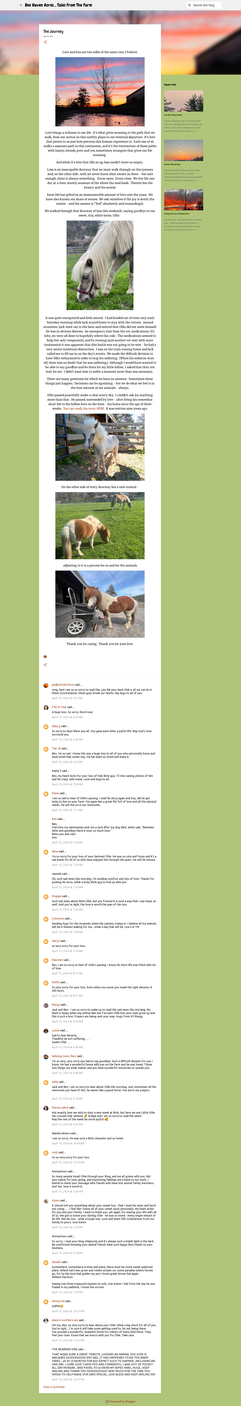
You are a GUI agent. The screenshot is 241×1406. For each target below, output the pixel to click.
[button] (45, 42)
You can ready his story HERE (83, 408)
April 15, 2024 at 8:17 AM (67, 995)
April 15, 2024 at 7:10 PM (67, 1292)
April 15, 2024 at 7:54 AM (67, 931)
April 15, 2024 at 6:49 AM (67, 739)
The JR (56, 748)
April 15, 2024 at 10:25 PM (68, 1311)
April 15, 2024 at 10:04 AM (68, 1143)
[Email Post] (45, 654)
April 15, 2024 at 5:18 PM (67, 1253)
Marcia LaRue (60, 1107)
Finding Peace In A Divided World (176, 213)
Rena (55, 851)
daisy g (56, 726)
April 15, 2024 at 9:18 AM (67, 1098)
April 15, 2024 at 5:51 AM (67, 698)
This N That (59, 707)
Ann (54, 818)
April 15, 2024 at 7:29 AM (67, 864)
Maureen (57, 959)
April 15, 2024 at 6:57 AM (67, 761)
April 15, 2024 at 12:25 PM (68, 1162)
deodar (56, 1261)
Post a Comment (54, 1387)
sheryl (56, 940)
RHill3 (56, 982)
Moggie (56, 896)
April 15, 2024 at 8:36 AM (67, 1047)
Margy (56, 1004)
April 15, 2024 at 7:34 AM (67, 887)
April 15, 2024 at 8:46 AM (67, 1072)
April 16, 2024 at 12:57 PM (68, 1379)
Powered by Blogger (122, 1401)
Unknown (58, 918)
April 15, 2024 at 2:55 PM (67, 1227)
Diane (55, 793)
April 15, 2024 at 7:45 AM (67, 909)
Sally (55, 1081)
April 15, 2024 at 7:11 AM (67, 810)
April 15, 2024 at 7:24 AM (67, 842)
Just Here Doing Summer (173, 115)
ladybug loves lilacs (64, 1056)
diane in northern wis (65, 1320)
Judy (55, 1152)
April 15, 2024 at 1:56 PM (67, 1191)
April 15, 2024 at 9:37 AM (67, 1124)
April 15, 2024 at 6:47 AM (67, 717)
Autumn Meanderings (172, 164)
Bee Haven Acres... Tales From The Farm (58, 5)
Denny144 (58, 1301)
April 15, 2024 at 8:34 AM (67, 1021)
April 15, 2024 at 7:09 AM (67, 784)
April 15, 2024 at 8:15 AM (67, 973)
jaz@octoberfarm (63, 684)
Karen (55, 1200)
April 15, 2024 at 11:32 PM (68, 1340)
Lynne (55, 1030)
